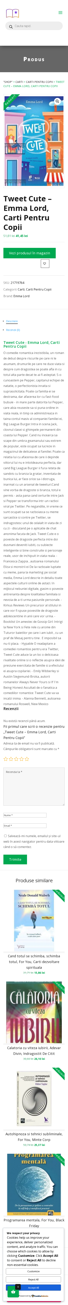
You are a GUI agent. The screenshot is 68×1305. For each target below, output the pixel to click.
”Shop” (7, 82)
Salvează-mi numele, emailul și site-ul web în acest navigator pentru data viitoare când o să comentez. (33, 841)
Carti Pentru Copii (39, 82)
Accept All (33, 1287)
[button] (57, 101)
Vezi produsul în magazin (29, 253)
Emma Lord (21, 296)
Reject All (33, 1279)
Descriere (12, 321)
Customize (33, 1271)
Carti (19, 82)
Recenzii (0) (13, 330)
